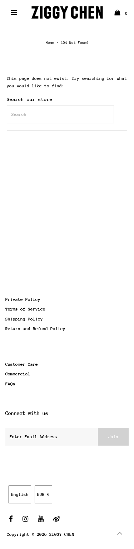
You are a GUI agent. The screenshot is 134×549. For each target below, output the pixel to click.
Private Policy (22, 299)
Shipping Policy (24, 319)
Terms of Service (25, 309)
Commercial (17, 373)
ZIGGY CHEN (61, 534)
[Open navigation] (13, 12)
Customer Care (21, 364)
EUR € (43, 494)
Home (50, 43)
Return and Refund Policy (35, 328)
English (20, 494)
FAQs (10, 383)
